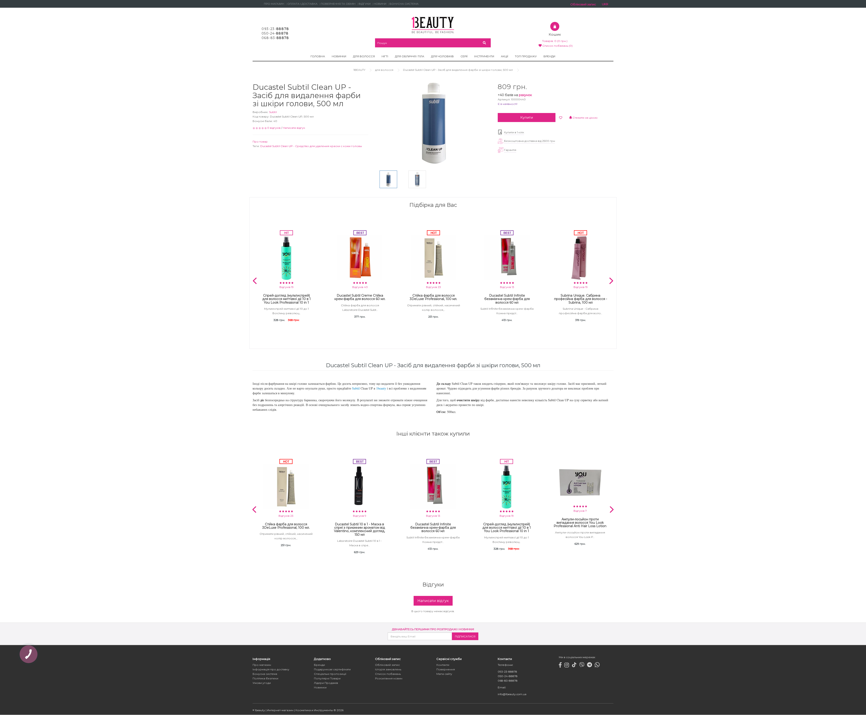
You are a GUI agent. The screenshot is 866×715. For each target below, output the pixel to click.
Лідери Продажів (326, 683)
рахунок (525, 95)
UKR (605, 4)
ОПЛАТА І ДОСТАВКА (302, 3)
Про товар (260, 141)
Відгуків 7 (580, 510)
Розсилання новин (388, 678)
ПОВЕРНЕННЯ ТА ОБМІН (338, 3)
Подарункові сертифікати (332, 669)
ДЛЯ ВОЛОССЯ (364, 56)
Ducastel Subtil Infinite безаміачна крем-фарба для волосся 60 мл (507, 298)
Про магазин (262, 665)
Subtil (273, 112)
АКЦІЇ (504, 56)
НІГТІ (385, 56)
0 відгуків (274, 127)
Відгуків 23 (433, 287)
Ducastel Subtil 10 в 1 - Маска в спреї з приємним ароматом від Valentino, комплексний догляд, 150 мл (359, 529)
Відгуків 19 (286, 287)
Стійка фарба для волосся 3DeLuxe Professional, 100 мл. (433, 297)
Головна (318, 56)
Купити (526, 117)
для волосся (384, 70)
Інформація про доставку (271, 669)
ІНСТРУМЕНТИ (484, 56)
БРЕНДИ (549, 56)
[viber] (581, 666)
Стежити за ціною (585, 117)
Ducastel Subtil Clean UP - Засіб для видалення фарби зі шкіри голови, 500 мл (458, 70)
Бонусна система (265, 674)
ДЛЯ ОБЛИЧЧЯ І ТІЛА (409, 56)
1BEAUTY (359, 70)
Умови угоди (262, 683)
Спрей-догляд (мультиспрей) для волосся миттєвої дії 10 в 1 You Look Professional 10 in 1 (286, 298)
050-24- (275, 33)
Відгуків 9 (359, 515)
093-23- (275, 29)
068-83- (275, 38)
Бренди (319, 665)
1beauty (381, 388)
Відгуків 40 (360, 287)
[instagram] (566, 666)
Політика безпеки (265, 678)
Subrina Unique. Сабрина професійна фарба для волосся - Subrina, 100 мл (580, 298)
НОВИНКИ (339, 56)
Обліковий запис (387, 665)
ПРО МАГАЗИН (274, 3)
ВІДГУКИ (365, 3)
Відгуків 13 (507, 287)
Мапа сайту (444, 674)
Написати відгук (294, 127)
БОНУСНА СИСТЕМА (404, 3)
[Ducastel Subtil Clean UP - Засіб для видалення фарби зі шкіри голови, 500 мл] (388, 179)
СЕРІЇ (464, 56)
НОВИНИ (380, 3)
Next (611, 281)
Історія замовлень (388, 669)
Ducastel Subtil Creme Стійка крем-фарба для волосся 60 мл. (359, 297)
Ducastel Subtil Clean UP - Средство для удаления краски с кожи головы (311, 146)
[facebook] (560, 666)
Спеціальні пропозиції (330, 674)
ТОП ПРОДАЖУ (526, 56)
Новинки (320, 687)
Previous (255, 281)
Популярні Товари (327, 678)
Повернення (445, 669)
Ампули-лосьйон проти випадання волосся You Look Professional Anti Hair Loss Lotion (580, 522)
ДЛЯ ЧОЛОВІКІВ (442, 56)
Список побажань (388, 674)
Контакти (442, 665)
